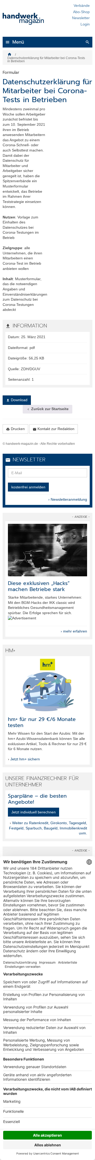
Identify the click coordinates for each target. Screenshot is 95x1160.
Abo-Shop (81, 12)
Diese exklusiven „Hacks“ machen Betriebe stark (39, 586)
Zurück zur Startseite (47, 409)
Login (85, 24)
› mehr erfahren (74, 631)
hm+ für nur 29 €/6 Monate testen (42, 722)
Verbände (82, 5)
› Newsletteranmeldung (67, 499)
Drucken (15, 429)
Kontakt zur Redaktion (53, 429)
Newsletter (81, 18)
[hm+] (47, 685)
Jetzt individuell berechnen (33, 812)
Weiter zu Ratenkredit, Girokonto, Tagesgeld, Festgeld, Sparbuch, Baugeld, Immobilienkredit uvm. (48, 828)
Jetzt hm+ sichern (25, 759)
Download (16, 400)
